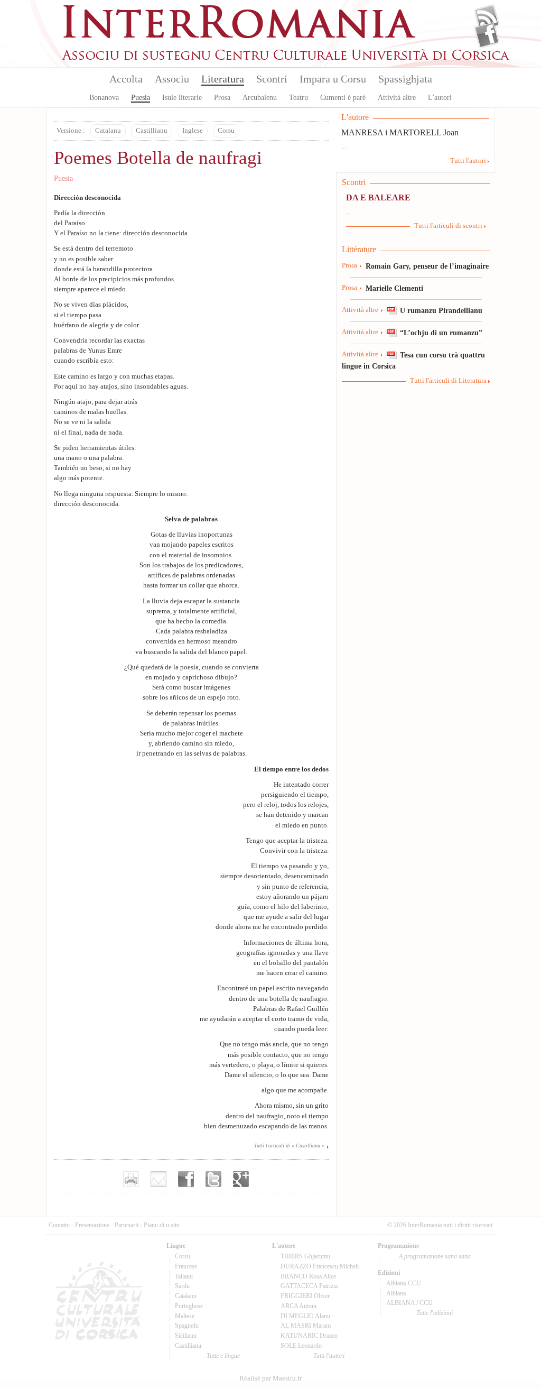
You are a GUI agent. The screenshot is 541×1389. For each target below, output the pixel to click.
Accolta (126, 79)
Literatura (222, 79)
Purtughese (189, 1306)
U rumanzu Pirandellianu (441, 310)
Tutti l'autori (468, 160)
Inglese (192, 130)
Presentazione (92, 1225)
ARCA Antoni (298, 1306)
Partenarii (126, 1225)
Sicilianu (186, 1335)
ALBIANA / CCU (409, 1303)
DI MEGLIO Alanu (305, 1316)
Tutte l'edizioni (434, 1313)
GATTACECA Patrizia (309, 1286)
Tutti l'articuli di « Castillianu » (289, 1145)
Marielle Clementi (394, 288)
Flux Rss (487, 17)
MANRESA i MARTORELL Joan (400, 132)
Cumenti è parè (343, 98)
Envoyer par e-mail (158, 1179)
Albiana (396, 1293)
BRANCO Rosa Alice (308, 1276)
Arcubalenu (259, 98)
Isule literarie (182, 98)
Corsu (226, 130)
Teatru (298, 98)
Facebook (487, 35)
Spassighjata (405, 79)
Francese (186, 1266)
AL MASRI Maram (306, 1325)
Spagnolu (187, 1325)
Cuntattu (59, 1225)
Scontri (271, 79)
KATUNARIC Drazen (309, 1335)
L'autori (440, 98)
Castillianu (151, 130)
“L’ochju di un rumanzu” (441, 332)
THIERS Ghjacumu (305, 1256)
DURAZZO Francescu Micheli (320, 1266)
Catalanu (108, 130)
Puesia (140, 98)
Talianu (184, 1276)
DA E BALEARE (378, 197)
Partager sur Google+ (240, 1179)
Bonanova (104, 98)
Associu (172, 79)
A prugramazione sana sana (435, 1256)
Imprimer (131, 1179)
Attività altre (397, 98)
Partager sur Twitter (213, 1179)
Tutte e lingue (223, 1355)
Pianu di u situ (162, 1225)
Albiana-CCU (403, 1283)
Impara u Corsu (333, 79)
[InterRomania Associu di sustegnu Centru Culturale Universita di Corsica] (286, 58)
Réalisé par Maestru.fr (270, 1378)
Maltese (184, 1316)
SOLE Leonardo (301, 1345)
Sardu (182, 1286)
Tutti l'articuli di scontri (448, 225)
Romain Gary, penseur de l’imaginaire (427, 266)
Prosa (222, 98)
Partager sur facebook (186, 1179)
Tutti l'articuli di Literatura (448, 380)
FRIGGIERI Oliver (305, 1296)
